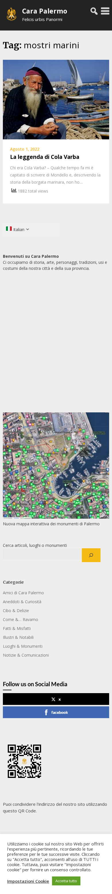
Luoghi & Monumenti (23, 646)
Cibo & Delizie (16, 610)
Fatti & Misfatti (17, 628)
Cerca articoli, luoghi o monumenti (35, 545)
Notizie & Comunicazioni (26, 655)
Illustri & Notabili (18, 637)
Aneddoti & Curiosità (22, 601)
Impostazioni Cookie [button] (28, 881)
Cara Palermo (44, 11)
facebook (59, 712)
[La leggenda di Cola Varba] (56, 99)
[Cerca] (91, 555)
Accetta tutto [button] (66, 880)
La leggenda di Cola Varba (44, 157)
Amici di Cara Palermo (23, 592)
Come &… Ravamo (20, 619)
